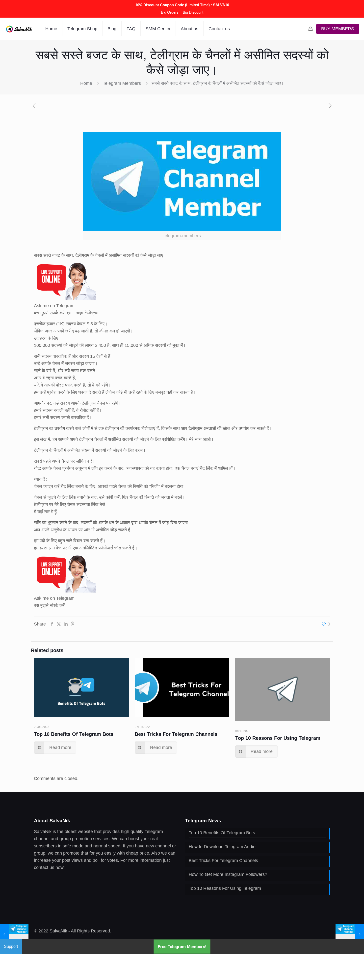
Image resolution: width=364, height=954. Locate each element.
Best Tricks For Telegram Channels (176, 734)
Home (86, 83)
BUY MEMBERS (337, 28)
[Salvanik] (19, 29)
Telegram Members (122, 83)
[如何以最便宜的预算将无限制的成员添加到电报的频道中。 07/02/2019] (350, 934)
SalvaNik (58, 930)
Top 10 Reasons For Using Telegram (277, 738)
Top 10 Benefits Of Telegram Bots (73, 734)
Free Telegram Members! (182, 946)
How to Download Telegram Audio (222, 846)
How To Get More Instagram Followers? (228, 874)
